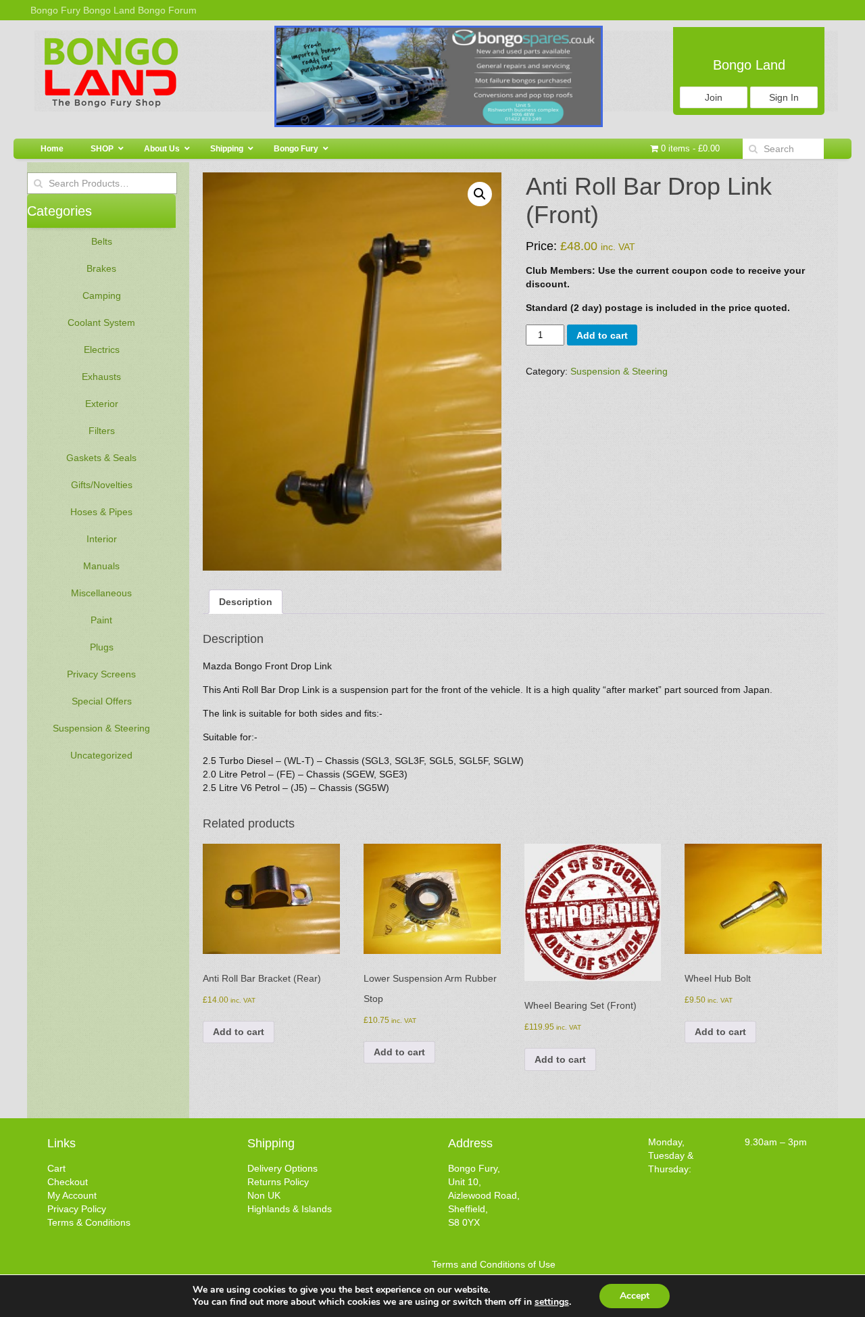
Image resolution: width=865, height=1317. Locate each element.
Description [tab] (245, 601)
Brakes (101, 268)
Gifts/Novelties (101, 484)
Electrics (102, 349)
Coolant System (101, 322)
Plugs (102, 647)
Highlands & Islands (289, 1208)
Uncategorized (101, 755)
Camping (101, 295)
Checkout (67, 1181)
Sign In (784, 97)
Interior (101, 538)
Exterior (101, 403)
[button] (480, 194)
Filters (102, 430)
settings (552, 1302)
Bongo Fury (55, 10)
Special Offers (102, 701)
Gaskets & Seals (101, 457)
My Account (72, 1195)
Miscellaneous (101, 593)
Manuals (101, 565)
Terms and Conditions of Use (493, 1264)
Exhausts (101, 376)
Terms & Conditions (88, 1222)
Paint (101, 620)
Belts (101, 241)
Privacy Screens (101, 674)
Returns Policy (278, 1181)
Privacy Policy (76, 1208)
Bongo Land (109, 10)
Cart (56, 1168)
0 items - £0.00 (689, 148)
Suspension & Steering (101, 728)
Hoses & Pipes (101, 511)
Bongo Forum (167, 10)
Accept (634, 1295)
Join (713, 97)
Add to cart (602, 335)
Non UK (263, 1195)
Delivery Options (282, 1168)
